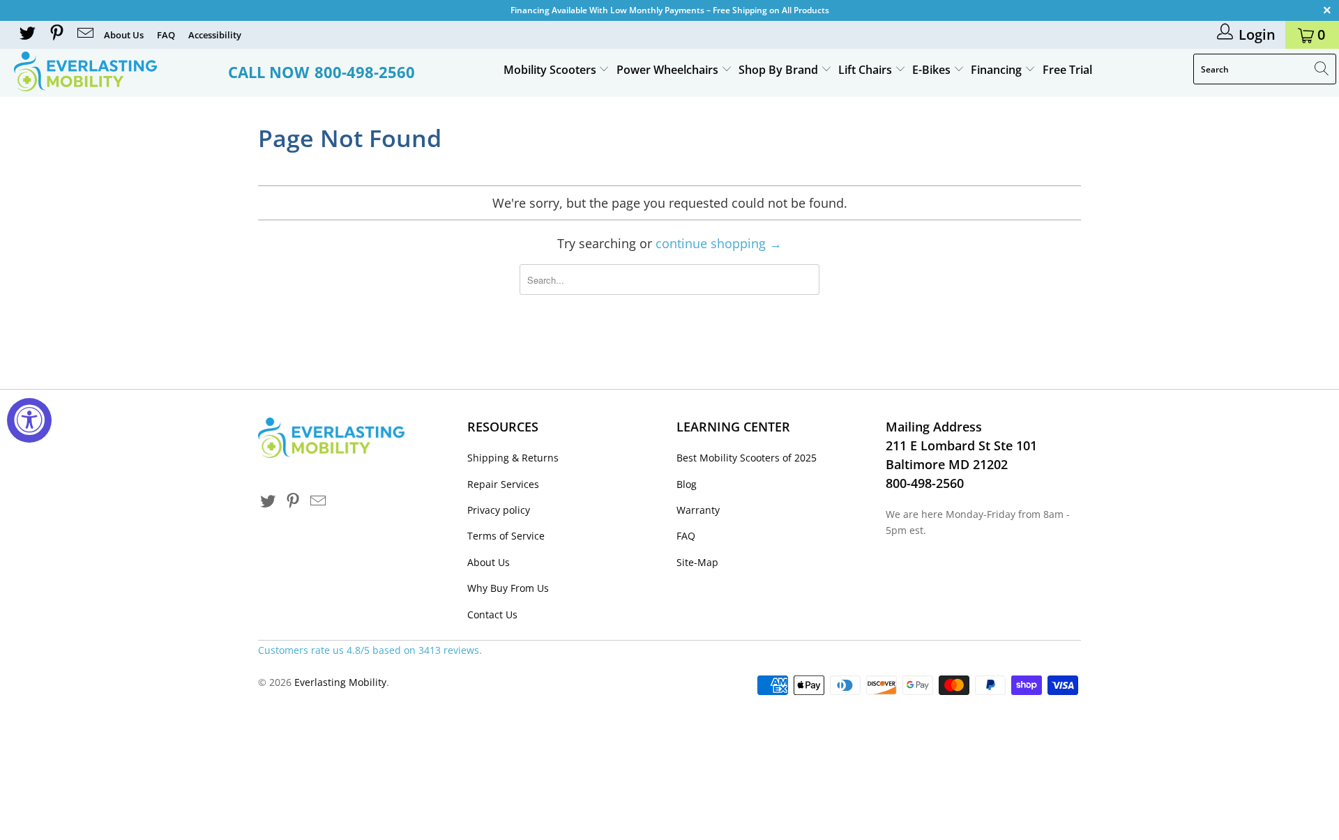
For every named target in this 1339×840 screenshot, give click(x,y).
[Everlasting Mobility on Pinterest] (55, 34)
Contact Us (492, 614)
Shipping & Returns (513, 457)
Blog (686, 484)
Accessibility (214, 35)
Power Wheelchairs (668, 69)
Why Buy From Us (508, 588)
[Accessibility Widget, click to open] (29, 420)
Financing (997, 69)
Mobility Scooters (551, 69)
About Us (124, 35)
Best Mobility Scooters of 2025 (746, 457)
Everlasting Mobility (340, 682)
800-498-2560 (365, 71)
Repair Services (503, 484)
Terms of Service (506, 535)
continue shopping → (719, 243)
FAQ (166, 35)
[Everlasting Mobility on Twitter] (26, 34)
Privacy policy (498, 510)
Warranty (698, 510)
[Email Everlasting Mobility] (84, 34)
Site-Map (697, 562)
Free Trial (1067, 69)
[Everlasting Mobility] (114, 71)
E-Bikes (932, 69)
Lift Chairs (866, 69)
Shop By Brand (780, 69)
